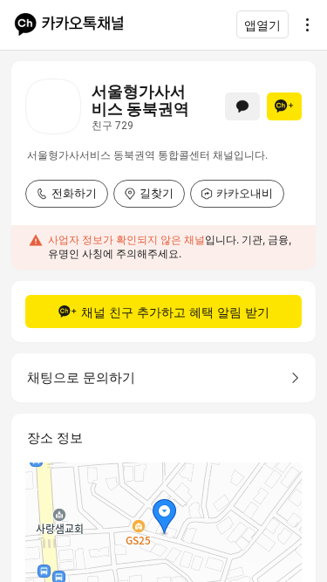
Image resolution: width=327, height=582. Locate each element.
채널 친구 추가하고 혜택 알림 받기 (175, 312)
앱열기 (262, 24)
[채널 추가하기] (284, 106)
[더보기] (302, 24)
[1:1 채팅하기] (242, 106)
